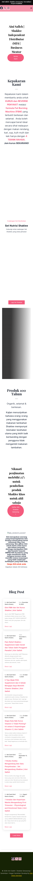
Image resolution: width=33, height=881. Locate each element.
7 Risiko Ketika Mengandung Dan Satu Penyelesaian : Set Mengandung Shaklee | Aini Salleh (16, 766)
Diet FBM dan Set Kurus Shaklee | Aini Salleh (15, 609)
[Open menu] (31, 8)
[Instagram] (8, 8)
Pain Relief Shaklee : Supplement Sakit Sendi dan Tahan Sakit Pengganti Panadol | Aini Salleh (16, 646)
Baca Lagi (8, 626)
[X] (4, 8)
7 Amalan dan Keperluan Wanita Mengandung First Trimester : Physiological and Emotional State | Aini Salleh (16, 805)
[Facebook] (1, 8)
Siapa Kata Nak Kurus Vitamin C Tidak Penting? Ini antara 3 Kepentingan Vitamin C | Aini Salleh (15, 725)
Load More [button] (16, 835)
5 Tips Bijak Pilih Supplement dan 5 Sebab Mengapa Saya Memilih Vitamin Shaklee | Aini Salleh (15, 685)
